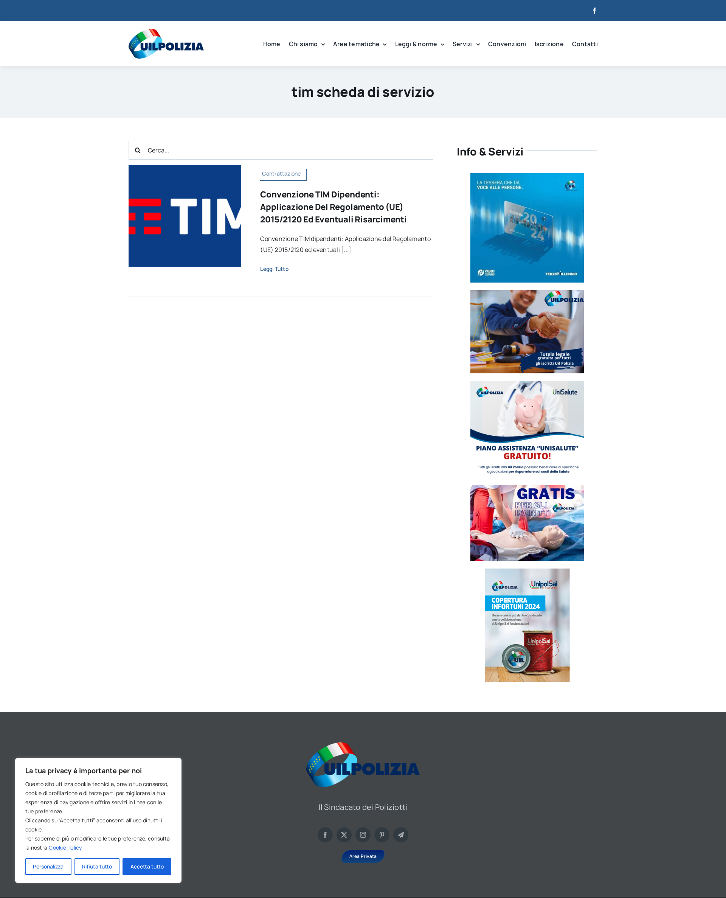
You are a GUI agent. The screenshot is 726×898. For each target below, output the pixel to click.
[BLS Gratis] (527, 488)
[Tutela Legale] (527, 293)
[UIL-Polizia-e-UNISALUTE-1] (527, 384)
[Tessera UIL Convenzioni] (527, 176)
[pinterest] (381, 834)
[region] (98, 820)
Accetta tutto (147, 866)
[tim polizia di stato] (185, 168)
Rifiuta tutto (97, 866)
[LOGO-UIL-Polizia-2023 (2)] (166, 32)
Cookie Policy (65, 847)
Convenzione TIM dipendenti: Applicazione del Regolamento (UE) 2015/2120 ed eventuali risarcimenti (333, 207)
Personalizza (48, 866)
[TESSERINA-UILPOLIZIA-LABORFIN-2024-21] (527, 571)
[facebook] (594, 11)
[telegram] (400, 834)
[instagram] (363, 834)
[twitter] (344, 834)
